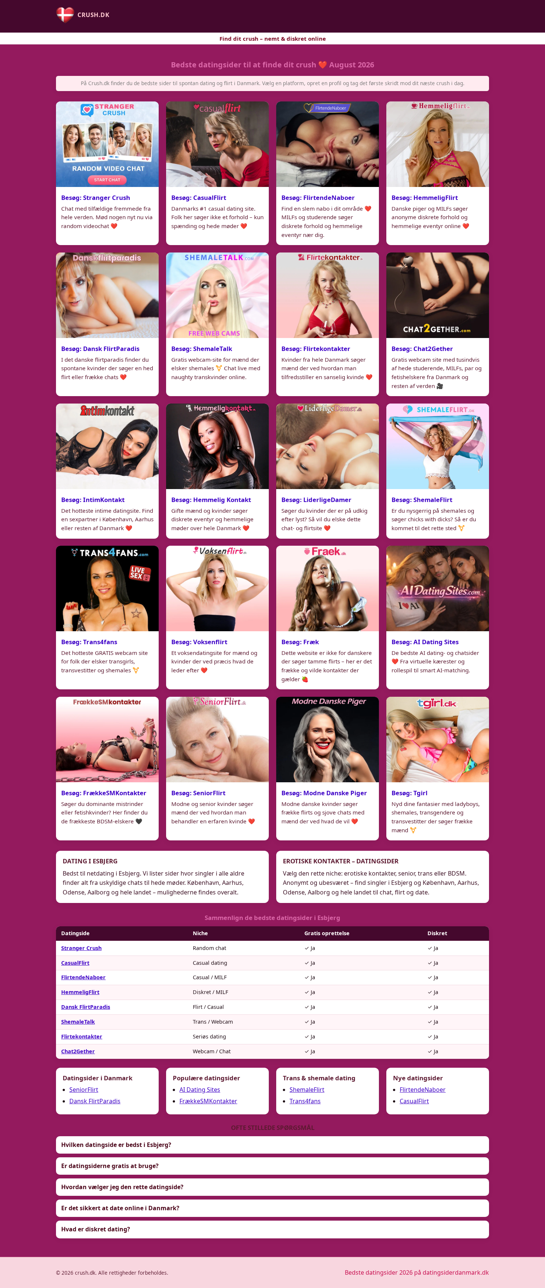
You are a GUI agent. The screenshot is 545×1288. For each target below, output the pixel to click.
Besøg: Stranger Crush (95, 197)
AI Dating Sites (199, 1089)
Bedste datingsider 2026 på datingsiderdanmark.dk (417, 1272)
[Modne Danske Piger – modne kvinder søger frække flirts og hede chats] (327, 739)
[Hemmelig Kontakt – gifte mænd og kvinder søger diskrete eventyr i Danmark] (217, 446)
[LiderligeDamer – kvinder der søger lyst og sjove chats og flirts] (327, 446)
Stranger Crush (81, 947)
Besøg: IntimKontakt (93, 499)
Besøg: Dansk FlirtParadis (100, 348)
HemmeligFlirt (80, 992)
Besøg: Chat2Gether (422, 348)
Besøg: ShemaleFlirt (422, 499)
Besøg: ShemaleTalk (201, 348)
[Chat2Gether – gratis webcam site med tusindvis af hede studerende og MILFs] (437, 295)
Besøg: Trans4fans (89, 642)
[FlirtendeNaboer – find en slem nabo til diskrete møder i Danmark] (327, 144)
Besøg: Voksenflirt (199, 642)
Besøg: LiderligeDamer (316, 499)
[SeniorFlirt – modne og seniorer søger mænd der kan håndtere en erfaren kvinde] (217, 739)
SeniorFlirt (83, 1089)
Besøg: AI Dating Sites (425, 642)
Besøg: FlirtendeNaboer (318, 197)
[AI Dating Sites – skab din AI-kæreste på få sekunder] (437, 588)
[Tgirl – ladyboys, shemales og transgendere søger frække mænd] (437, 739)
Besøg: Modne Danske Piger (324, 793)
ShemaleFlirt (307, 1089)
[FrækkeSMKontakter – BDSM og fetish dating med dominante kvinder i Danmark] (107, 739)
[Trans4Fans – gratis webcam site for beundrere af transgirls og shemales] (107, 588)
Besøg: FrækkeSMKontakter (103, 793)
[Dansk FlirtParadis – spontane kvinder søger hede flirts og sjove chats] (107, 295)
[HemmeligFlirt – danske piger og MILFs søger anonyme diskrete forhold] (437, 144)
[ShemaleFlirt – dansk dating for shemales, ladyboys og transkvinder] (437, 446)
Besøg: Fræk (300, 642)
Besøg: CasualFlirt (198, 197)
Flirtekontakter (81, 1036)
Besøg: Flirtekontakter (315, 348)
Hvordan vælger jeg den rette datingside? (122, 1187)
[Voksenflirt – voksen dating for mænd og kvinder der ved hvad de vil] (217, 588)
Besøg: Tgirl (409, 793)
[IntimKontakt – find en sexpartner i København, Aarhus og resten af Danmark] (107, 446)
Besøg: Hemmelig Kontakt (211, 499)
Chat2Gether (78, 1051)
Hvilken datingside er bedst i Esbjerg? (116, 1145)
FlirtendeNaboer (83, 977)
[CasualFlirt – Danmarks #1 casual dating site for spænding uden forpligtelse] (217, 144)
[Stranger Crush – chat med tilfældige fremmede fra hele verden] (107, 144)
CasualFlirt (75, 962)
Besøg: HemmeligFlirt (425, 197)
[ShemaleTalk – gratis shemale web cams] (217, 295)
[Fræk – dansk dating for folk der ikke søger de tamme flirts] (327, 588)
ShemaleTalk (78, 1021)
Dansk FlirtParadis (85, 1006)
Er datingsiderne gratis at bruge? (110, 1166)
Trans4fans (305, 1101)
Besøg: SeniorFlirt (198, 793)
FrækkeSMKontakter (208, 1101)
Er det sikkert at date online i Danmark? (120, 1208)
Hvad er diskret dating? (95, 1229)
